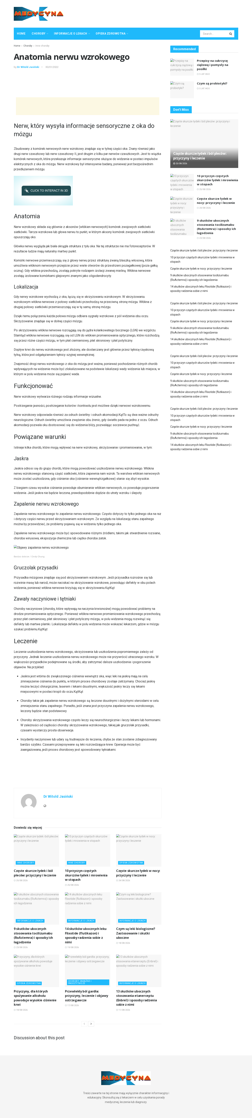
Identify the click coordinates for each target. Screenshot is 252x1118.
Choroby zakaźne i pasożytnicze (80, 982)
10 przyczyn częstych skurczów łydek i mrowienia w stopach (86, 875)
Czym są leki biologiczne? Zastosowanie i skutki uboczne (135, 933)
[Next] (91, 1024)
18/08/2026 (124, 943)
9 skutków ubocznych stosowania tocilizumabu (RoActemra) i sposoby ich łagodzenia (33, 935)
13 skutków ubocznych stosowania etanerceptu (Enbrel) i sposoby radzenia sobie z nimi (136, 998)
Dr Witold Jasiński (28, 67)
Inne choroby (42, 45)
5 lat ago (204, 74)
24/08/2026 (124, 880)
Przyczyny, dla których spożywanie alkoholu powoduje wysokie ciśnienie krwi (35, 998)
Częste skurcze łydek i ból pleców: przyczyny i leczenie (35, 873)
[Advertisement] (166, 13)
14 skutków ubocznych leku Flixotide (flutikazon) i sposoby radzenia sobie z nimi (86, 935)
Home (21, 33)
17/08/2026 (73, 1005)
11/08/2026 (124, 1010)
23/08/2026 (22, 947)
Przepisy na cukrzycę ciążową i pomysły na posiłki (212, 65)
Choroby (38, 33)
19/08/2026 (73, 947)
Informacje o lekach (70, 33)
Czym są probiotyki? (212, 83)
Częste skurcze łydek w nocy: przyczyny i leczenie (138, 873)
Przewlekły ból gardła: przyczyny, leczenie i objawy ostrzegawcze (86, 995)
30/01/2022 (51, 67)
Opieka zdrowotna (110, 33)
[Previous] (84, 1024)
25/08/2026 (22, 880)
